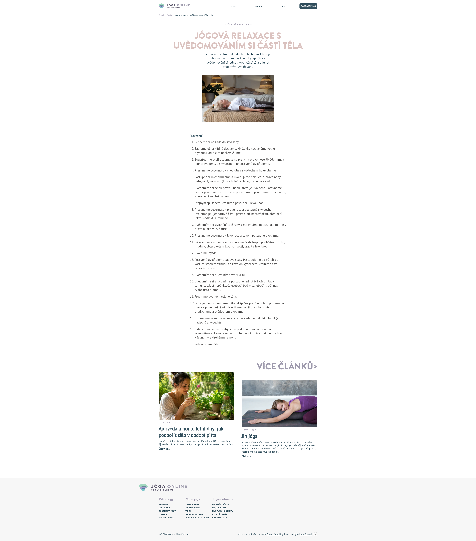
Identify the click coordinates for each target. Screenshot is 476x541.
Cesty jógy (164, 508)
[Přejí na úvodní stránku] (175, 5)
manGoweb (306, 534)
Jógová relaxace (238, 24)
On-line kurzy (192, 508)
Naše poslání (219, 508)
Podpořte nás (308, 6)
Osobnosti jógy (167, 511)
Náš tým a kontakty (222, 511)
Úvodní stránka (220, 504)
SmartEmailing (275, 534)
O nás (282, 6)
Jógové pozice (166, 518)
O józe (234, 6)
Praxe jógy (258, 6)
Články (169, 15)
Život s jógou (192, 504)
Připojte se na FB (221, 518)
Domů (161, 15)
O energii (163, 514)
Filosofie (163, 504)
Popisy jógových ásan (197, 518)
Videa (188, 511)
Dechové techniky (195, 514)
